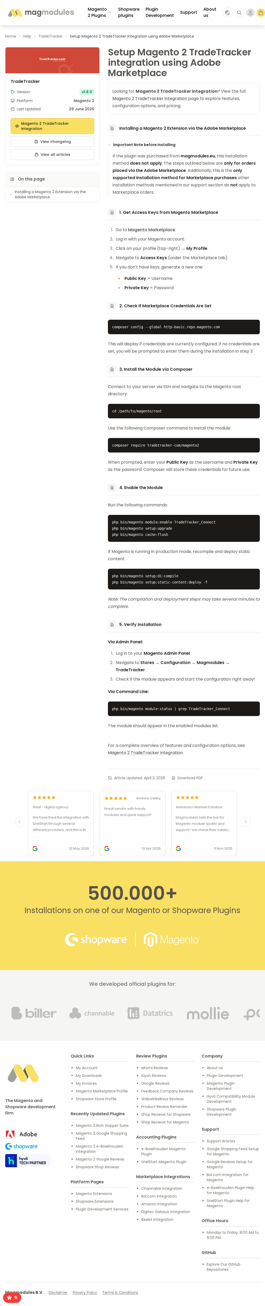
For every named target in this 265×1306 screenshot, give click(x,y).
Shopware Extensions (95, 1201)
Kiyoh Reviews (153, 1075)
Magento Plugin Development (221, 1086)
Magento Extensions (94, 1193)
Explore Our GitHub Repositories (223, 1267)
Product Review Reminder (164, 1106)
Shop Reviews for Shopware (166, 1114)
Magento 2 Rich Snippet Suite (102, 1125)
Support (188, 12)
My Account (87, 1067)
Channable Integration (161, 1188)
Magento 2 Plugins (97, 12)
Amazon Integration (159, 1204)
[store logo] (40, 12)
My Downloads (89, 1075)
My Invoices (86, 1083)
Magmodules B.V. (24, 1292)
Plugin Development (160, 12)
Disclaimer (58, 1292)
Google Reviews (155, 1083)
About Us (215, 1067)
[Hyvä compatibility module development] (27, 1160)
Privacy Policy (85, 1292)
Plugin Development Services (102, 1209)
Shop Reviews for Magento (165, 1122)
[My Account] (250, 13)
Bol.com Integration (159, 1196)
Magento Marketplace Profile (102, 1091)
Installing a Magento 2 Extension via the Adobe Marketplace (50, 194)
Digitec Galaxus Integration (165, 1211)
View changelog (55, 141)
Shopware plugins (128, 12)
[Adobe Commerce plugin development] (21, 1134)
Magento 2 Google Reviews (100, 1159)
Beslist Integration (157, 1219)
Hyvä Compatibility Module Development (231, 1099)
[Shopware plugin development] (21, 1146)
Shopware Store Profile (96, 1098)
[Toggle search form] (239, 13)
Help (27, 36)
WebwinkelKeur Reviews (162, 1098)
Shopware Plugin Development (221, 1112)
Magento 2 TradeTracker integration (45, 126)
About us (209, 12)
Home (10, 36)
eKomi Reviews (154, 1067)
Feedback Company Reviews (167, 1091)
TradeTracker (50, 36)
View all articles (55, 154)
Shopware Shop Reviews (97, 1167)
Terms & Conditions (120, 1292)
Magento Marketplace (151, 230)
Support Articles (221, 1141)
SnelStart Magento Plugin (164, 1161)
